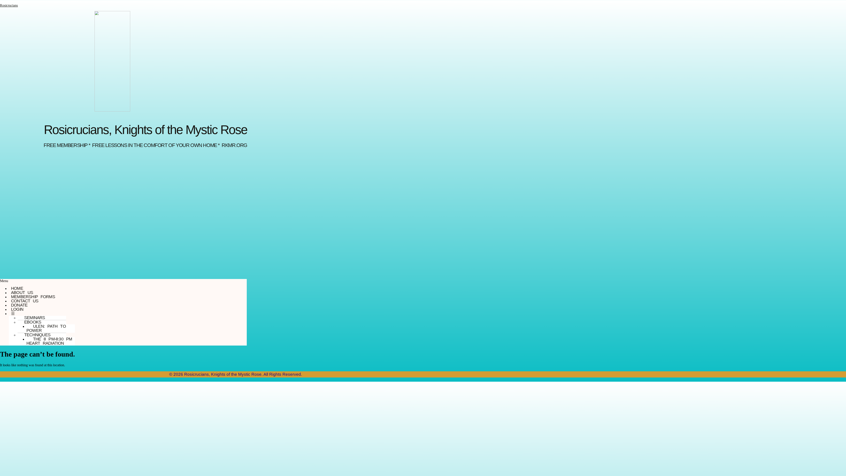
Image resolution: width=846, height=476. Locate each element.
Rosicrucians (9, 5)
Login (17, 309)
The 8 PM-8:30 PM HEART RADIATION (49, 341)
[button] (123, 281)
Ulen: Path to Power (46, 328)
